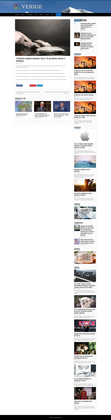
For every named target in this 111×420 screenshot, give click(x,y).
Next (94, 212)
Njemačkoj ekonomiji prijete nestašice (82, 170)
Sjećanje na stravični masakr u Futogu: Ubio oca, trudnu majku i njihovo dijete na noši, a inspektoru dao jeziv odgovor (87, 230)
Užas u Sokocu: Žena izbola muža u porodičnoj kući (85, 212)
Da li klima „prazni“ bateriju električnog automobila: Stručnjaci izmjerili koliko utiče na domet (84, 285)
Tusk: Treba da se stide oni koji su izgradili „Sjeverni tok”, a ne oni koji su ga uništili (61, 115)
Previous (75, 212)
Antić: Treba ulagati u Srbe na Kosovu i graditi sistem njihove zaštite (88, 241)
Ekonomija (29, 14)
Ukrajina (58, 14)
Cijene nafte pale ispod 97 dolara (83, 95)
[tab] (77, 20)
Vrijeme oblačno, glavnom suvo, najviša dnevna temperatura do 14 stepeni (88, 26)
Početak (16, 14)
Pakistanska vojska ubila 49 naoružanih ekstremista (22, 114)
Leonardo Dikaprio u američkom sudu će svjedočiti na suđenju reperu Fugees (87, 45)
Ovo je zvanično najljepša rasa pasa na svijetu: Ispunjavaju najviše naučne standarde (84, 311)
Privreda (77, 127)
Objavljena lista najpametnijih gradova (83, 402)
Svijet (36, 14)
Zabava (76, 267)
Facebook (20, 85)
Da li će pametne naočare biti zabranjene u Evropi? (82, 379)
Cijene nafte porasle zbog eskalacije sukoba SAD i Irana (85, 116)
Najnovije (83, 20)
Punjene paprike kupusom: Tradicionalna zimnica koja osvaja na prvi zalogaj (85, 257)
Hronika (77, 204)
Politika (22, 14)
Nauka (41, 14)
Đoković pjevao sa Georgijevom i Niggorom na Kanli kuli (83, 357)
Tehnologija (78, 223)
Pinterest (33, 85)
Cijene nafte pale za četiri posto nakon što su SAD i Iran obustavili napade (84, 72)
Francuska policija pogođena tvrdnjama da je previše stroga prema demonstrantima (88, 36)
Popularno (77, 20)
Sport (52, 14)
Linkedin (40, 85)
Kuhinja (77, 249)
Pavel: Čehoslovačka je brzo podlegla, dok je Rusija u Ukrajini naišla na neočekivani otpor (42, 115)
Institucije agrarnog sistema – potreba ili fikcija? (83, 194)
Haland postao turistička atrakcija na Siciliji (84, 334)
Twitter (26, 85)
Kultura (47, 14)
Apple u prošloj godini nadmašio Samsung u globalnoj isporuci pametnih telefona (83, 145)
